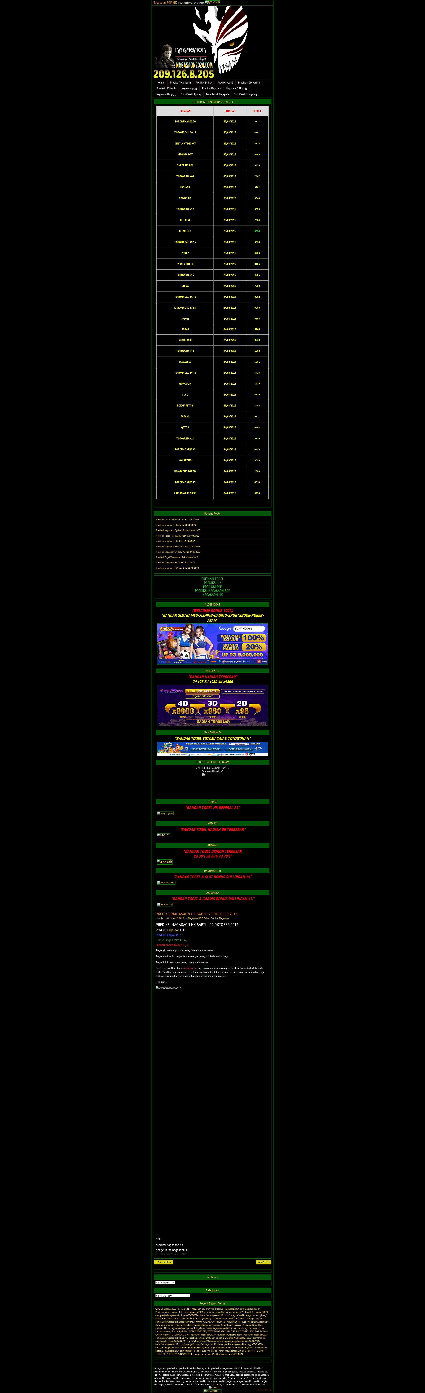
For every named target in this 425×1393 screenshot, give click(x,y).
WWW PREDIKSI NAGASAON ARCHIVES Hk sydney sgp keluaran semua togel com (196, 1318)
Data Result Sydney (191, 94)
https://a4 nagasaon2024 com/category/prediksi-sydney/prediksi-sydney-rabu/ (192, 1351)
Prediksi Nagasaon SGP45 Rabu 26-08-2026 (177, 568)
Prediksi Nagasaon (211, 88)
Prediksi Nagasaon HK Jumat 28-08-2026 (176, 525)
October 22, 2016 (175, 918)
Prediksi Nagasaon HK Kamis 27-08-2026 (176, 541)
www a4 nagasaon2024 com (168, 1309)
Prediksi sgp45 (225, 82)
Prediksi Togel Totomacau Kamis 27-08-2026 (177, 536)
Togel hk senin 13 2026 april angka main (208, 1338)
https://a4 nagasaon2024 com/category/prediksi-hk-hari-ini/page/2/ (211, 1312)
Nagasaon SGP (234, 88)
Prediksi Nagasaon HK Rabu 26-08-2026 (175, 562)
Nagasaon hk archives (242, 1351)
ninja (160, 918)
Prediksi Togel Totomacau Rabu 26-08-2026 (177, 557)
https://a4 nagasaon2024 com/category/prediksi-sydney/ (182, 1347)
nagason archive (203, 1354)
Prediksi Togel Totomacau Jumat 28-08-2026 (177, 519)
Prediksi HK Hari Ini (166, 88)
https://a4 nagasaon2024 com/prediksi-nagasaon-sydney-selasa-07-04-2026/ (223, 1341)
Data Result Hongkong (245, 94)
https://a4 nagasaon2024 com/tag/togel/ (174, 1344)
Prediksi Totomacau (180, 82)
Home (161, 82)
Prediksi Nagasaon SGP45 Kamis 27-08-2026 (178, 546)
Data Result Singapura (217, 94)
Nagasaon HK (163, 94)
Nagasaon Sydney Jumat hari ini (218, 1325)
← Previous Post (163, 1262)
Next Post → (263, 1262)
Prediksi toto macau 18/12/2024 (227, 1354)
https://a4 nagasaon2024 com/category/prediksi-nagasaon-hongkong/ (233, 1315)
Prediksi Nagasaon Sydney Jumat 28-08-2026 (178, 530)
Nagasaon (186, 88)
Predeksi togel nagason (166, 1312)
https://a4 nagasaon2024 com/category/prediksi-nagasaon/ (239, 1347)
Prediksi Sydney (204, 82)
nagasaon (173, 930)
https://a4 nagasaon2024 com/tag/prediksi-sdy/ (237, 1309)
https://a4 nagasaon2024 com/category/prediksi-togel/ (217, 1335)
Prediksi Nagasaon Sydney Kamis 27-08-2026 (178, 552)
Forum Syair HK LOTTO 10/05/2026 (189, 1331)
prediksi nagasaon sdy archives (199, 1309)
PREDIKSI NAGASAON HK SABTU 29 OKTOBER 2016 (197, 914)
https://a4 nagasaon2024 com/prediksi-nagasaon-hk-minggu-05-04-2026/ (229, 1344)
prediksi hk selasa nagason (188, 1325)
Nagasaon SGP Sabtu (198, 918)
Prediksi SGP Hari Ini (249, 82)
